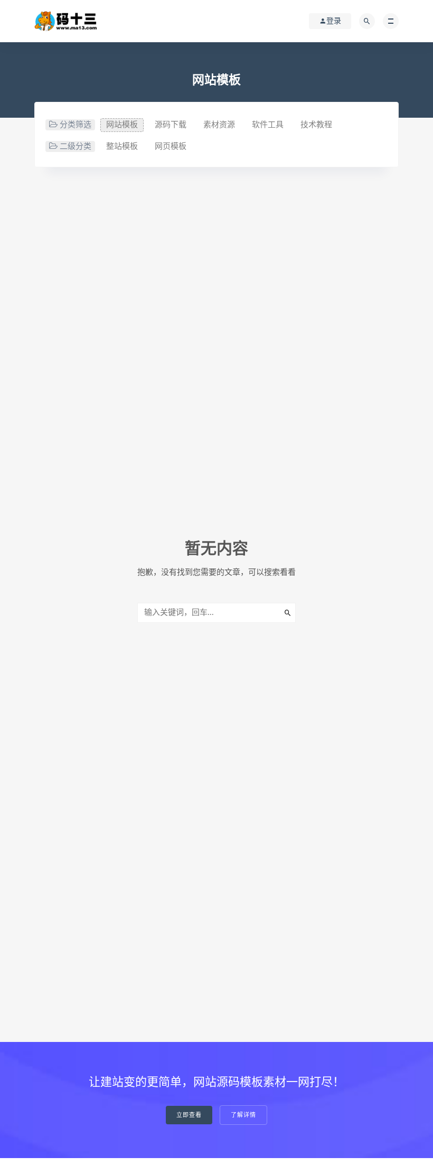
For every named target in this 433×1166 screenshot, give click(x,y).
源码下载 (170, 125)
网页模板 (170, 146)
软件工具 (268, 125)
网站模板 (122, 125)
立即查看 (189, 1115)
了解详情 (243, 1115)
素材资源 (219, 125)
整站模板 (122, 146)
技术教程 (316, 125)
